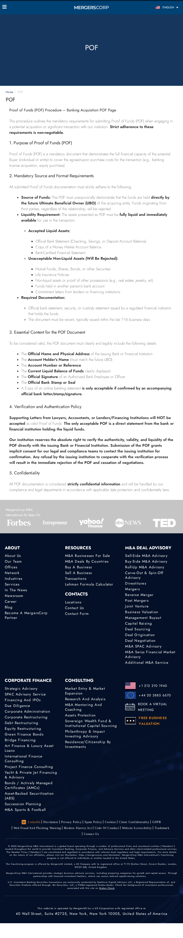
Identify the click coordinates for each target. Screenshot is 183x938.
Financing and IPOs (23, 700)
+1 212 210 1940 (153, 685)
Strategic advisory (21, 688)
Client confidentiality (134, 822)
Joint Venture (137, 606)
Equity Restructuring (23, 728)
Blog (9, 607)
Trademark (162, 828)
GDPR (156, 822)
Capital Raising (138, 623)
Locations (73, 602)
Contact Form (77, 613)
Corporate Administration (27, 711)
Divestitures (135, 583)
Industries (13, 578)
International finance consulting (23, 758)
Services (12, 584)
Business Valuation (141, 612)
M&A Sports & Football (25, 809)
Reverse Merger (139, 594)
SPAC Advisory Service (25, 694)
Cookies (110, 822)
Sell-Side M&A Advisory (146, 555)
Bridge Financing (20, 740)
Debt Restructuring (22, 722)
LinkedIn (34, 822)
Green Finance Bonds (24, 734)
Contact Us (74, 608)
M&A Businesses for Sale (87, 555)
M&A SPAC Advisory (143, 646)
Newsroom (14, 595)
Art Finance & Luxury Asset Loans (29, 748)
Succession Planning (23, 804)
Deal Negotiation (140, 640)
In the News (16, 590)
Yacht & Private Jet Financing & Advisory (31, 775)
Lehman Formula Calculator (89, 584)
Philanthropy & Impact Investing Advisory (85, 734)
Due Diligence (17, 705)
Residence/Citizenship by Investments (88, 744)
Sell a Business (78, 572)
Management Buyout (143, 617)
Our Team (13, 561)
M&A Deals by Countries (87, 561)
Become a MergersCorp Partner (26, 615)
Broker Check (107, 888)
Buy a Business (78, 567)
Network (12, 572)
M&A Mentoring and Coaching (83, 707)
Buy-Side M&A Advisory (146, 561)
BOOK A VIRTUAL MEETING (152, 707)
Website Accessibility (137, 828)
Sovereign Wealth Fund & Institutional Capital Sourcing (91, 723)
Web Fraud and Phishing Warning (37, 828)
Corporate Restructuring (26, 717)
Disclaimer (50, 822)
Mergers (132, 589)
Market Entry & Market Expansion (85, 691)
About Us (13, 555)
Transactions (75, 578)
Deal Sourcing (137, 629)
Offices (11, 567)
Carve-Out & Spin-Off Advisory (144, 575)
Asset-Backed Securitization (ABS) (29, 796)
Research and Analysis (85, 699)
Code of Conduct (107, 828)
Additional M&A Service (146, 662)
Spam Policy (93, 822)
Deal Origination (140, 634)
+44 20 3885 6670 (155, 695)
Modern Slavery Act (78, 828)
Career (11, 601)
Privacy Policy (71, 822)
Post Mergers (136, 600)
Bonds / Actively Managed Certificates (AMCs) (29, 785)
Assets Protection (80, 715)
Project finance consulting (29, 766)
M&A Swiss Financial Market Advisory (150, 654)
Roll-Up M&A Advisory (144, 567)
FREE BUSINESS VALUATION (153, 720)
